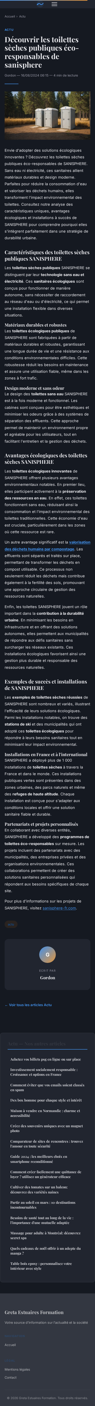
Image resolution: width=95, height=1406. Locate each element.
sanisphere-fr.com (59, 908)
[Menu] (54, 4)
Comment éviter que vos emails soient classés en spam (47, 1087)
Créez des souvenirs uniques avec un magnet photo (46, 1128)
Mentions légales (17, 1369)
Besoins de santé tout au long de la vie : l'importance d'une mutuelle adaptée (41, 1220)
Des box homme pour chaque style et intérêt (46, 1100)
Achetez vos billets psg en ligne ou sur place (45, 1059)
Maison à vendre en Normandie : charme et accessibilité (45, 1113)
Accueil (10, 16)
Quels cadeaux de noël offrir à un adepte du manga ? (45, 1250)
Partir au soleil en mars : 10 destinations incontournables (42, 1205)
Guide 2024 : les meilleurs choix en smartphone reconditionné (38, 1159)
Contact (11, 1377)
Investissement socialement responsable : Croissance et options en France (43, 1072)
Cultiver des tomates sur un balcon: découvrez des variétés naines (39, 1189)
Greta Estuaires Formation (34, 1312)
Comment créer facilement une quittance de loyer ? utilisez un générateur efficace (45, 1174)
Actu (22, 16)
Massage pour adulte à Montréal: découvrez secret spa (45, 1235)
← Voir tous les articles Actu (28, 1005)
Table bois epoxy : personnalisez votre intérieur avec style (41, 1266)
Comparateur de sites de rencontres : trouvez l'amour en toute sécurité (46, 1143)
